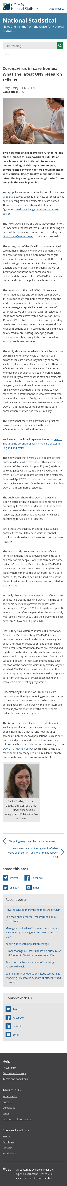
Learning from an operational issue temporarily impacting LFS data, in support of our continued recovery (33, 978)
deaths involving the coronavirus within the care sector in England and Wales (32, 443)
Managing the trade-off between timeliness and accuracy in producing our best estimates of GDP (33, 932)
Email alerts (9, 1153)
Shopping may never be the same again (32, 841)
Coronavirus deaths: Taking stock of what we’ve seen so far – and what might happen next (33, 853)
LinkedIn (7, 1147)
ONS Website (56, 8)
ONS (21, 91)
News (6, 1113)
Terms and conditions (15, 1079)
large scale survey (13, 196)
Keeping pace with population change (27, 943)
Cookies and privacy (14, 1073)
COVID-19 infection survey (18, 236)
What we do (10, 1096)
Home (6, 54)
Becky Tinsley (10, 88)
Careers (7, 1102)
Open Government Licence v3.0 (34, 1174)
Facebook (8, 1142)
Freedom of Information (17, 1119)
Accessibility (9, 1067)
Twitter (7, 1136)
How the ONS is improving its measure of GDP (33, 909)
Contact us (9, 1107)
